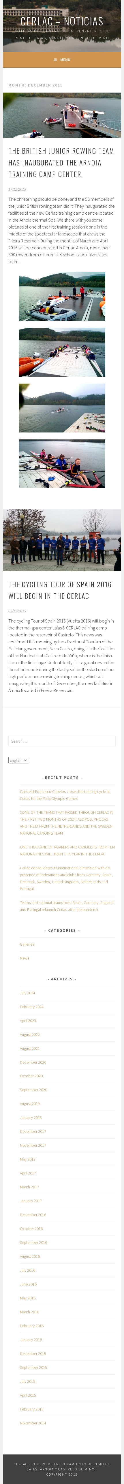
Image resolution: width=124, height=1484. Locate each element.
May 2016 (27, 1298)
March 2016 (29, 1311)
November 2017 (33, 1145)
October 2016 (31, 1228)
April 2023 (28, 1020)
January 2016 (31, 1339)
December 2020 (33, 1062)
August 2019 (30, 1103)
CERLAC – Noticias (62, 20)
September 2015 (33, 1367)
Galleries (27, 944)
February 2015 (32, 1409)
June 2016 (28, 1284)
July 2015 (27, 1381)
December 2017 (33, 1131)
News (24, 958)
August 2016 (30, 1256)
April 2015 (28, 1395)
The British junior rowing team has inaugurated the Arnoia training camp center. (61, 162)
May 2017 (27, 1159)
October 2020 (31, 1075)
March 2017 (29, 1187)
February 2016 (32, 1325)
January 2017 (31, 1200)
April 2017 (28, 1173)
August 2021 (30, 1048)
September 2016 (33, 1242)
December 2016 (33, 1214)
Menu (65, 59)
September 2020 (33, 1089)
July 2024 (27, 992)
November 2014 (33, 1423)
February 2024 (32, 1006)
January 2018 (31, 1117)
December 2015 (33, 1353)
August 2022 (30, 1034)
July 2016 (27, 1270)
